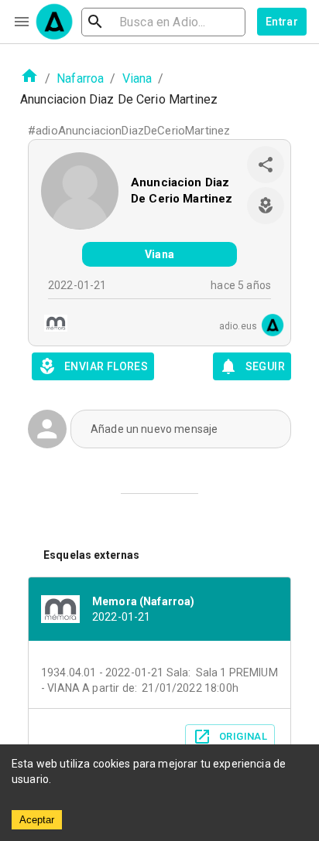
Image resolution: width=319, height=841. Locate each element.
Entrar (282, 21)
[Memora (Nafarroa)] (51, 325)
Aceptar (36, 820)
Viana (137, 78)
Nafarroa (80, 78)
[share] (265, 164)
